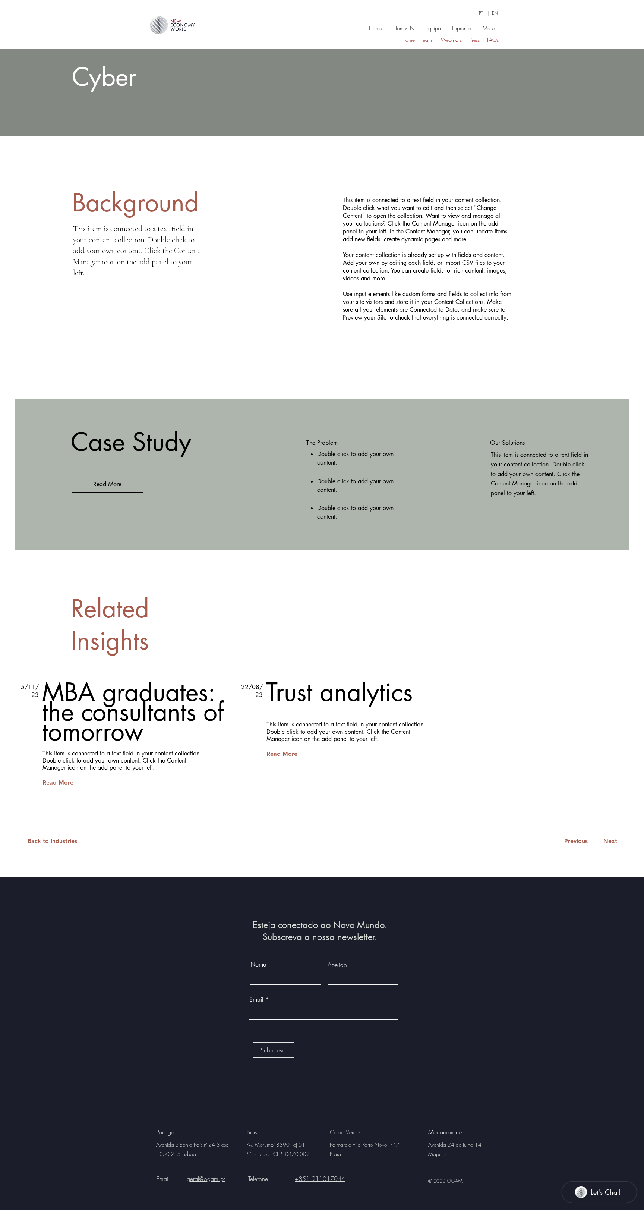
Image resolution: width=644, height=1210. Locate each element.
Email (257, 1000)
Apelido (337, 965)
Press (474, 39)
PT (481, 13)
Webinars (451, 39)
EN (495, 13)
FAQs (493, 39)
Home (408, 39)
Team (426, 39)
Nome (258, 965)
